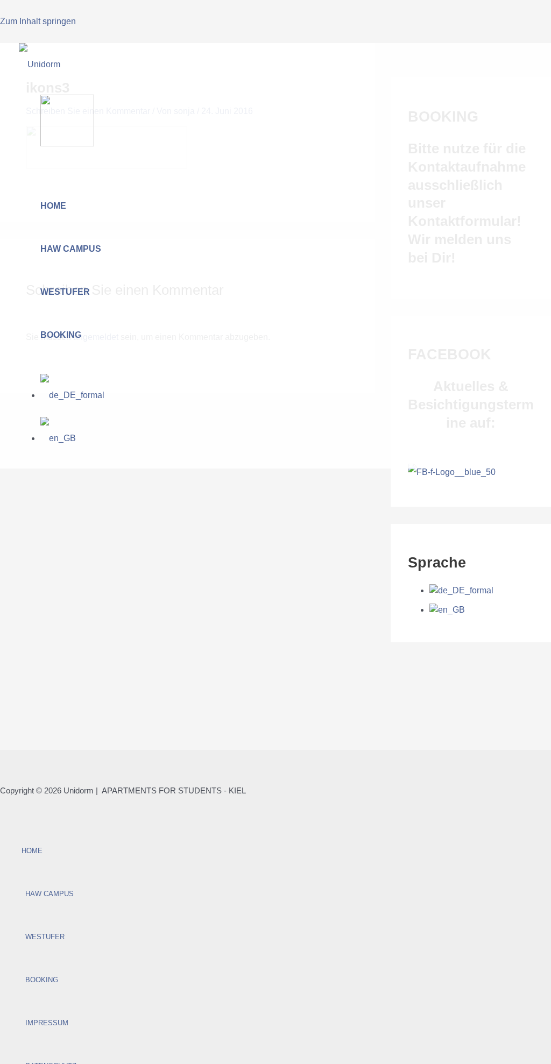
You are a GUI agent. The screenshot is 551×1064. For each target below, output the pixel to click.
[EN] (58, 438)
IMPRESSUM (46, 1023)
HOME (53, 205)
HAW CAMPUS (70, 248)
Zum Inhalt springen (38, 21)
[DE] (72, 395)
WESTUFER (65, 291)
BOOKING (60, 334)
